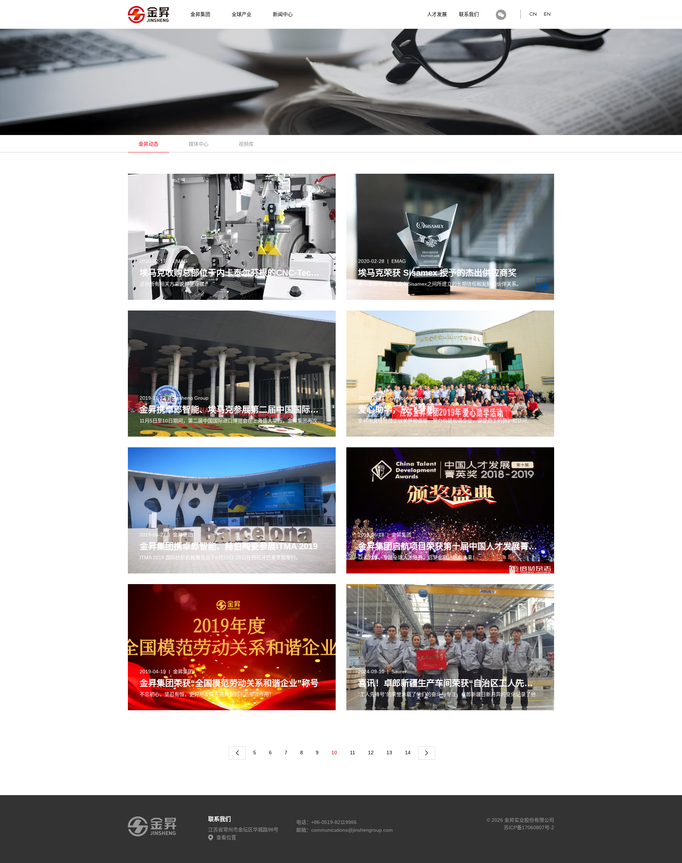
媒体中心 (199, 144)
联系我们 (469, 14)
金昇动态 (148, 144)
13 (389, 752)
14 (408, 752)
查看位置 (225, 837)
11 (352, 752)
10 (334, 752)
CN (533, 14)
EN (547, 14)
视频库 (246, 144)
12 (371, 752)
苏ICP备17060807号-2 (529, 827)
